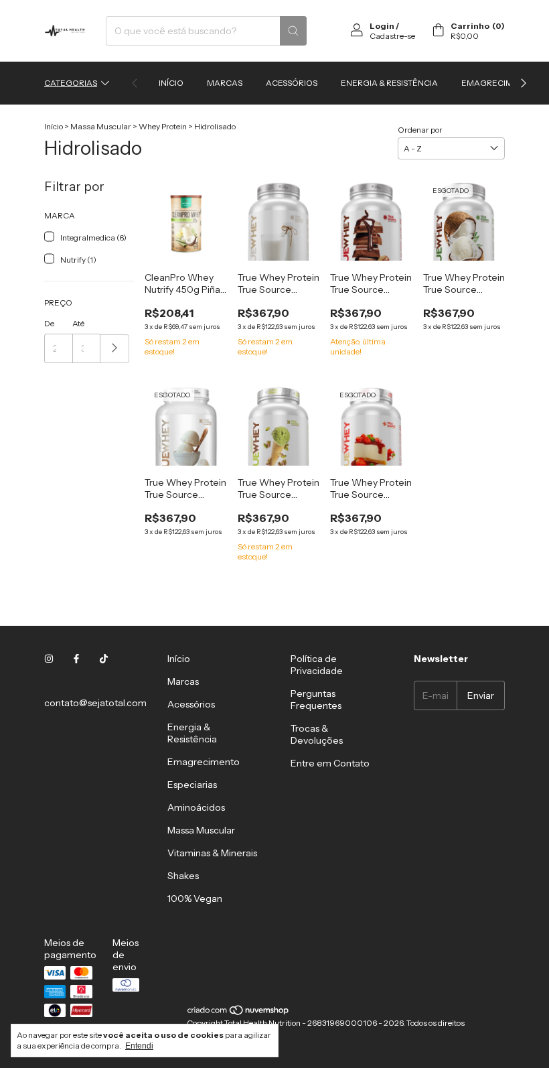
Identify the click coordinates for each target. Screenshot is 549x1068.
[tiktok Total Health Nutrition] (103, 659)
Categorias (70, 83)
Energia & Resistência (389, 83)
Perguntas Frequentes (316, 699)
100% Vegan (194, 898)
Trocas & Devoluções (317, 734)
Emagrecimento (498, 83)
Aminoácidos (196, 807)
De (49, 323)
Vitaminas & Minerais (212, 853)
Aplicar (114, 348)
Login (382, 26)
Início (171, 83)
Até (78, 323)
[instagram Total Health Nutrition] (49, 659)
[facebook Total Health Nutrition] (76, 659)
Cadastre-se (392, 36)
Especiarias (192, 785)
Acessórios (291, 83)
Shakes (183, 876)
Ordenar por (420, 130)
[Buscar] (293, 31)
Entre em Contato (330, 763)
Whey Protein (163, 126)
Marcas (224, 83)
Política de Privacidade (317, 665)
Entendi (139, 1046)
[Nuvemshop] (239, 1013)
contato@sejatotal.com (95, 703)
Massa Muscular (100, 126)
